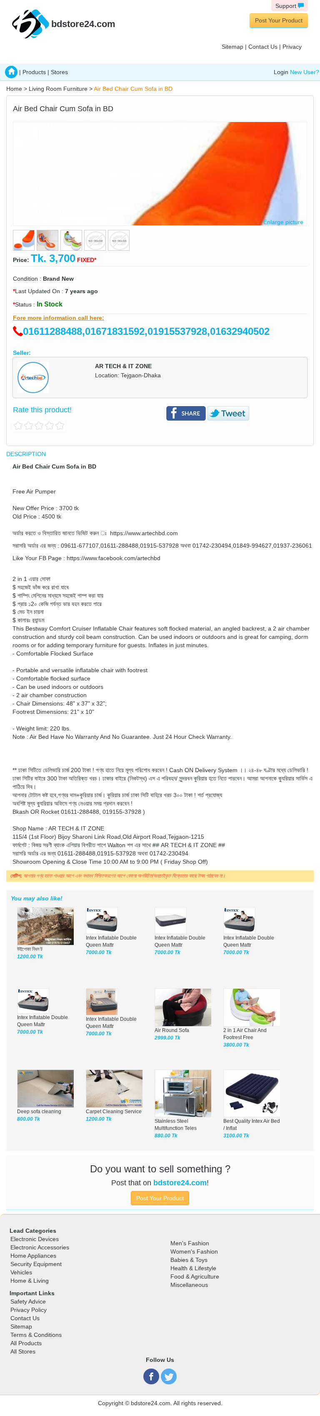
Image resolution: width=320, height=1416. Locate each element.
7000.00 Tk (99, 952)
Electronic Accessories (39, 1247)
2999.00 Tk (167, 1038)
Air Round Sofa (172, 1030)
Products (34, 72)
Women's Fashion (194, 1251)
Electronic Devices (34, 1239)
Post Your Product (278, 20)
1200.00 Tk (30, 957)
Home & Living (29, 1280)
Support (286, 5)
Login (281, 72)
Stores (59, 72)
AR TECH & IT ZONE (123, 366)
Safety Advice (28, 1301)
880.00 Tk (166, 1136)
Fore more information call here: (58, 317)
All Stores (22, 1351)
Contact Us (263, 46)
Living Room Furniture (58, 88)
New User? (304, 72)
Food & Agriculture (194, 1276)
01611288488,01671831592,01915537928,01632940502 (146, 331)
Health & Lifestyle (193, 1268)
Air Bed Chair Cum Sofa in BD (133, 88)
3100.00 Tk (236, 1136)
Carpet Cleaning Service (114, 1111)
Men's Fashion (189, 1243)
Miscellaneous (189, 1284)
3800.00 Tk (236, 1045)
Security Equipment (36, 1264)
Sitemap (232, 46)
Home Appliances (33, 1255)
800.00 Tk (28, 1119)
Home (14, 88)
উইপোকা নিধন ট (29, 949)
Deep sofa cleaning (39, 1111)
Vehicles (21, 1272)
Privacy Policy (28, 1309)
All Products (26, 1343)
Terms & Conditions (36, 1334)
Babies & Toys (189, 1259)
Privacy (292, 46)
